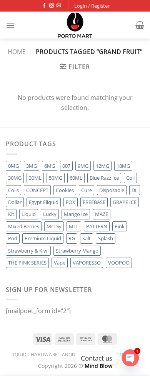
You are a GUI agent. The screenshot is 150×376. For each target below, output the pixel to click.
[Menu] (10, 25)
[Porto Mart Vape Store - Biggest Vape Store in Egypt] (75, 25)
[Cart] (139, 25)
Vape (59, 262)
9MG (83, 165)
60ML (76, 177)
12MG (102, 165)
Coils (13, 190)
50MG (55, 177)
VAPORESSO (87, 262)
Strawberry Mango (77, 250)
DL (135, 190)
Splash (105, 238)
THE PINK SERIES (27, 262)
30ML (35, 177)
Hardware (44, 354)
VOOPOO (119, 262)
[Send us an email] (59, 5)
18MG (123, 165)
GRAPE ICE (125, 202)
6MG (49, 165)
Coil (130, 177)
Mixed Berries (23, 226)
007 (66, 165)
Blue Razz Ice (104, 177)
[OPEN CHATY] (130, 357)
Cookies (65, 190)
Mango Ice (76, 214)
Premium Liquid (43, 238)
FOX (70, 202)
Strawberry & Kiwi (28, 250)
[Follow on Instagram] (51, 5)
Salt (86, 238)
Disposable (111, 190)
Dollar (15, 202)
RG (71, 238)
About (70, 354)
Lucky (50, 214)
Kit (11, 214)
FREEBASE (94, 202)
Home (17, 51)
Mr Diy (54, 226)
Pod (12, 238)
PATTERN (96, 226)
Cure (86, 190)
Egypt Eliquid (43, 202)
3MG (31, 165)
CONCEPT (37, 190)
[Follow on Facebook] (44, 5)
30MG (15, 177)
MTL (74, 226)
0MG (13, 165)
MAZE (101, 214)
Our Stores (97, 354)
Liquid (29, 214)
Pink (120, 226)
